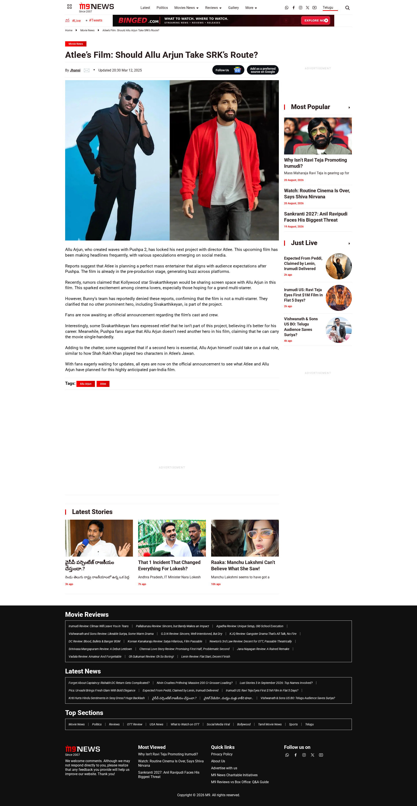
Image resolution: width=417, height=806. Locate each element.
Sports (293, 724)
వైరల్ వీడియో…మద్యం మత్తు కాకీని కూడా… (228, 698)
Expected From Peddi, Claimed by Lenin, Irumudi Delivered (180, 690)
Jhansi (75, 70)
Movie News (87, 30)
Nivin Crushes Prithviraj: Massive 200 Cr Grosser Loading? (194, 683)
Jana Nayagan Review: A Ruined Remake (263, 649)
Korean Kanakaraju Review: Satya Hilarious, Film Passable (165, 641)
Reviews (211, 8)
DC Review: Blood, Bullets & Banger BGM (94, 641)
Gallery (233, 8)
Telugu (328, 7)
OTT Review (134, 724)
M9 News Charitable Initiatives (234, 775)
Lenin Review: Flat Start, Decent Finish (205, 656)
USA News (156, 724)
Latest (145, 8)
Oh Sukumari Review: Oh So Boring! (151, 656)
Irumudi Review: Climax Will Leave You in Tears (99, 626)
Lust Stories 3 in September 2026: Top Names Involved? (276, 683)
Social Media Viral (218, 724)
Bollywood (244, 724)
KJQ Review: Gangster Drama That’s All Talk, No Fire (263, 633)
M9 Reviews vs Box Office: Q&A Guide (240, 782)
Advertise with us (224, 768)
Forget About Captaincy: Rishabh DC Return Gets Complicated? (109, 683)
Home (68, 30)
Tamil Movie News (270, 724)
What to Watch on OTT (185, 724)
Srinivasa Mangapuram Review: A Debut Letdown (100, 649)
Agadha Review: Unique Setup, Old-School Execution (249, 626)
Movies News (184, 8)
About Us (218, 761)
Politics (162, 8)
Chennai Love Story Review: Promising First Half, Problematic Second (184, 649)
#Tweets (95, 20)
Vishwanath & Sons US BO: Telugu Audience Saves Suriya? (298, 698)
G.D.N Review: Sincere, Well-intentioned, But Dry (191, 633)
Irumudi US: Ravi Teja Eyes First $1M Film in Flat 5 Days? (262, 690)
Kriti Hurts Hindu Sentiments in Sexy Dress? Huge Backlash (107, 698)
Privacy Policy (222, 754)
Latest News (83, 671)
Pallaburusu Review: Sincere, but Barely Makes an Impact (172, 626)
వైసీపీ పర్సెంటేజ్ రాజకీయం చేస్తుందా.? (174, 698)
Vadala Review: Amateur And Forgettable (95, 656)
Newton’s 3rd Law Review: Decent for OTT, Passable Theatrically (251, 641)
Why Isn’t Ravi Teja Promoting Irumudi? (168, 754)
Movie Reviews (87, 614)
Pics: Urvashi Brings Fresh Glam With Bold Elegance (102, 690)
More (249, 8)
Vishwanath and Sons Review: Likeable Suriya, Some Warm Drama (111, 633)
